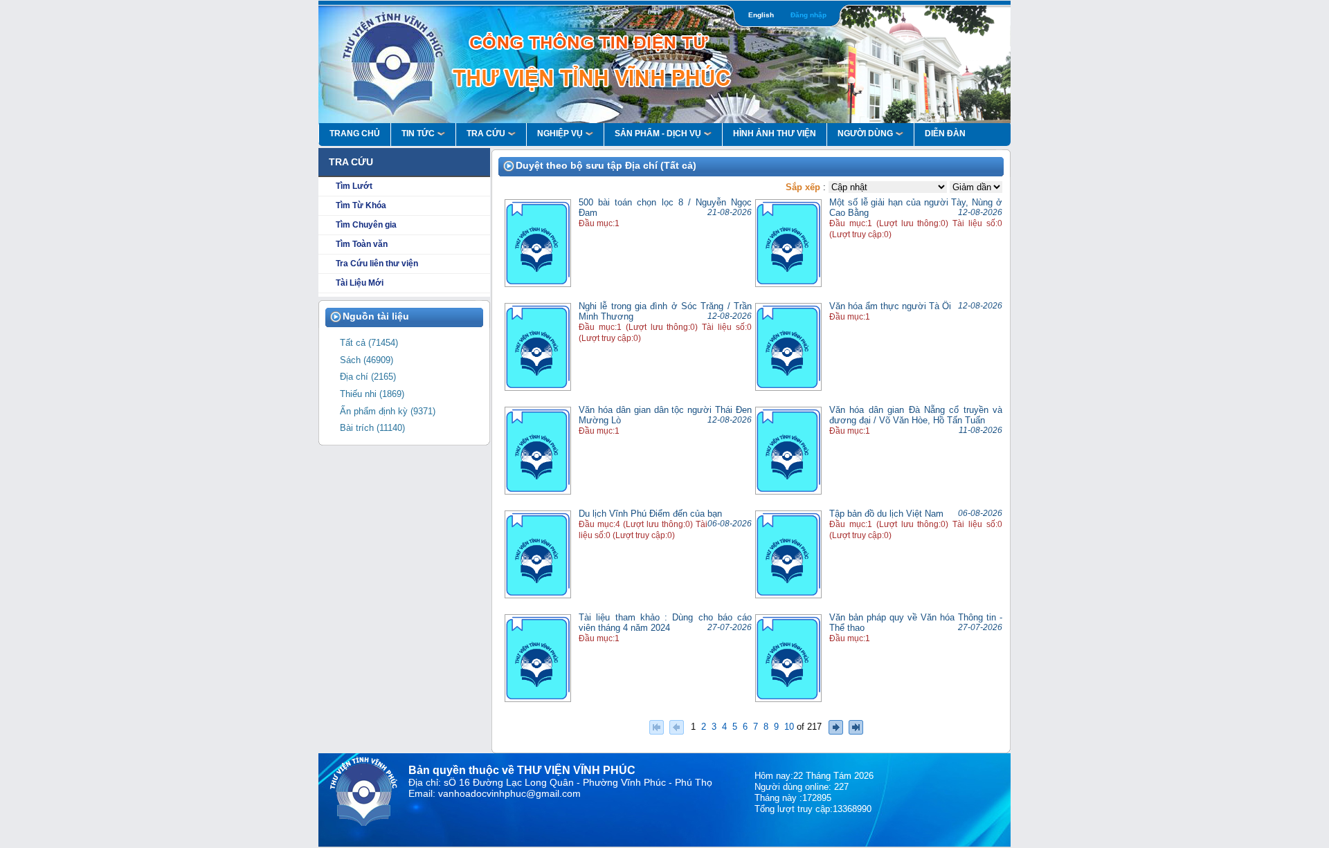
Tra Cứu (486, 133)
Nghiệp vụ (560, 133)
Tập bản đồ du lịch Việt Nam (886, 513)
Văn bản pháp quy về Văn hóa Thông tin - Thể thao (915, 622)
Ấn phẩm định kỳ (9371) (387, 411)
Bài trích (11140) (372, 428)
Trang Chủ (354, 133)
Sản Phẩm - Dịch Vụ (658, 133)
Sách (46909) (366, 360)
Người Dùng (865, 133)
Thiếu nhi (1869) (372, 394)
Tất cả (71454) (369, 343)
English (761, 15)
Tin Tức (418, 133)
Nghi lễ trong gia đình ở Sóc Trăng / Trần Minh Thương (665, 311)
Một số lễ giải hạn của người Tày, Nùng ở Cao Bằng (915, 207)
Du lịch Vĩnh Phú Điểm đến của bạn (650, 513)
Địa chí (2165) (368, 377)
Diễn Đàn (945, 133)
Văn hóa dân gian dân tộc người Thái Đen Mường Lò (665, 415)
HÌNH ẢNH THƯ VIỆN (774, 133)
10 (789, 726)
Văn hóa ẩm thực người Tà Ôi (890, 306)
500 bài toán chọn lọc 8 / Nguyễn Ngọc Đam (665, 207)
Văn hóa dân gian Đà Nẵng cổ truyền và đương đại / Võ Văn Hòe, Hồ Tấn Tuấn (915, 415)
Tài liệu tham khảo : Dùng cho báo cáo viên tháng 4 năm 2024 (665, 622)
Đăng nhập (808, 15)
